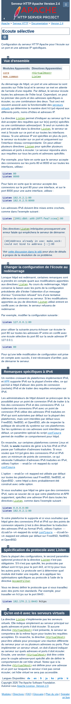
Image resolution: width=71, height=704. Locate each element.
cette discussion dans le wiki (25, 251)
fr (41, 678)
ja (46, 678)
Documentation (39, 23)
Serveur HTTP (20, 23)
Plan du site (52, 694)
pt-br (60, 678)
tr (67, 678)
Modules (6, 694)
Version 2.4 (57, 23)
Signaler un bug (65, 696)
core (6, 72)
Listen (36, 76)
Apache (5, 23)
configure (54, 432)
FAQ (28, 694)
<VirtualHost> (41, 72)
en (35, 678)
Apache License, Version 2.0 (32, 686)
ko (52, 678)
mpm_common (10, 76)
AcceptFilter (21, 581)
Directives (18, 694)
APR (6, 381)
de (29, 678)
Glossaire (38, 694)
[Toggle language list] (4, 37)
